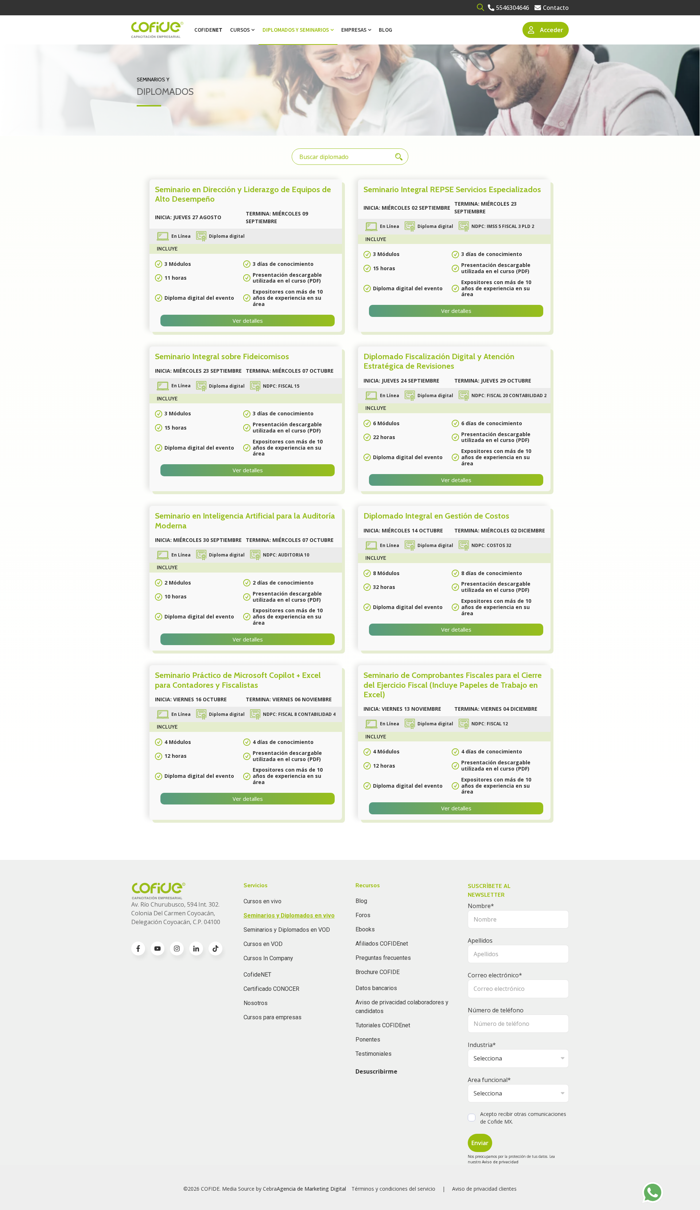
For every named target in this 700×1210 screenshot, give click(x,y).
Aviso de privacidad (500, 1161)
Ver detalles (248, 320)
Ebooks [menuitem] (365, 929)
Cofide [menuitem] (208, 29)
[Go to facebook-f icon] (138, 948)
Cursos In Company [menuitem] (268, 958)
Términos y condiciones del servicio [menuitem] (393, 1188)
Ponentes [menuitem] (367, 1039)
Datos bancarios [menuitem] (376, 988)
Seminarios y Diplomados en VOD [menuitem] (287, 929)
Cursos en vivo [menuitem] (262, 901)
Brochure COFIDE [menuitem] (377, 972)
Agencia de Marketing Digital (311, 1188)
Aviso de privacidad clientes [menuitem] (484, 1188)
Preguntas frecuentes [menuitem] (383, 957)
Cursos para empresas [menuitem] (273, 1017)
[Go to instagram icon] (177, 948)
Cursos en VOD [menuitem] (263, 944)
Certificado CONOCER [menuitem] (271, 988)
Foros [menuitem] (362, 915)
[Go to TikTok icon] (215, 948)
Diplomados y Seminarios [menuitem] (295, 29)
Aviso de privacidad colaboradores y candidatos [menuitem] (401, 1007)
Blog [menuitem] (385, 29)
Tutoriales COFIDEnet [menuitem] (382, 1025)
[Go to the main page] (157, 30)
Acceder (551, 30)
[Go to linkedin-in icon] (196, 948)
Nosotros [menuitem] (256, 1003)
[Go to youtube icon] (157, 948)
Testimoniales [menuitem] (373, 1053)
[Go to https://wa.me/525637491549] (653, 1192)
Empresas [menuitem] (353, 29)
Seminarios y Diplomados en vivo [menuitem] (289, 915)
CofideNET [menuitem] (257, 974)
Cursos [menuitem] (240, 29)
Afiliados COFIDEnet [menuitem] (381, 943)
